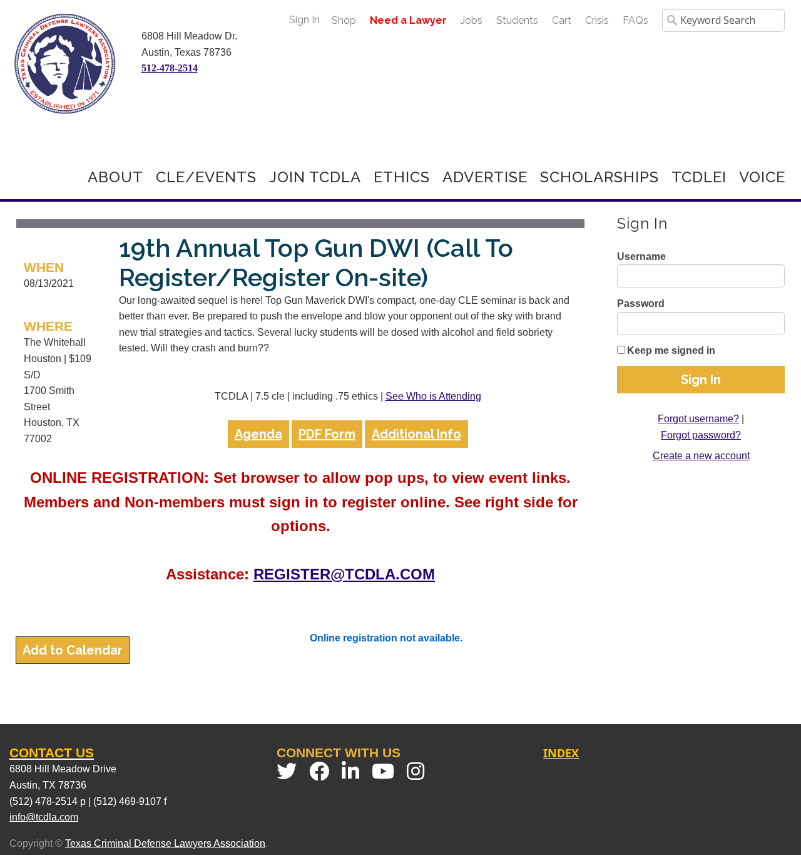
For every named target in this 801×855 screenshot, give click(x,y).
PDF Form (326, 434)
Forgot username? (698, 418)
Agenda (258, 434)
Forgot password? (701, 435)
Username (641, 256)
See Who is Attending (433, 396)
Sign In (304, 20)
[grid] (300, 339)
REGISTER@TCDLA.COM (344, 574)
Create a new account (701, 455)
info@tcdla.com (43, 817)
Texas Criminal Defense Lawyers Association (165, 843)
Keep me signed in (671, 350)
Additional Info (416, 434)
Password (641, 303)
